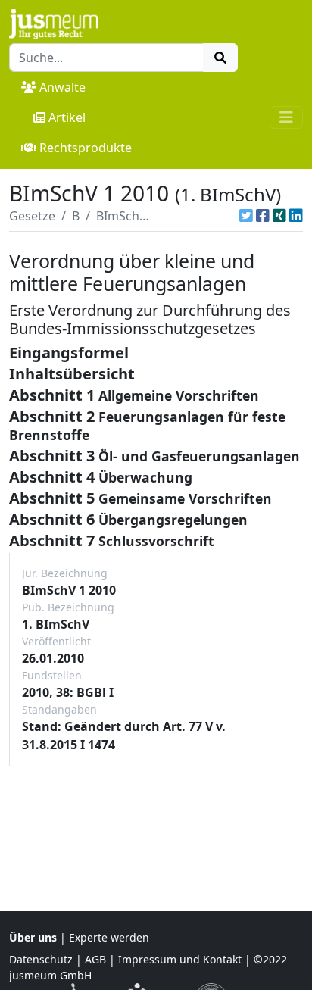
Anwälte (62, 87)
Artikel (67, 117)
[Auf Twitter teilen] (246, 216)
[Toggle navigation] (286, 117)
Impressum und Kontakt (180, 959)
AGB (95, 959)
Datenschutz (41, 959)
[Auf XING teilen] (279, 216)
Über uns (33, 937)
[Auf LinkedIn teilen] (296, 216)
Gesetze (32, 216)
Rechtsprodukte (85, 147)
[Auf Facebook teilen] (263, 216)
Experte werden (109, 937)
